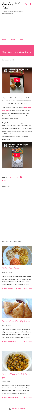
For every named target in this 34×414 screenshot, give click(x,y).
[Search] (26, 3)
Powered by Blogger (18, 409)
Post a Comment (14, 289)
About (13, 39)
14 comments (13, 398)
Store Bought (13, 177)
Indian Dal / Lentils (10, 268)
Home (4, 39)
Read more (28, 289)
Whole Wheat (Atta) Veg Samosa (16, 321)
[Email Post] (21, 177)
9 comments (12, 342)
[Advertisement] (17, 26)
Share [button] (4, 180)
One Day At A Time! (11, 5)
